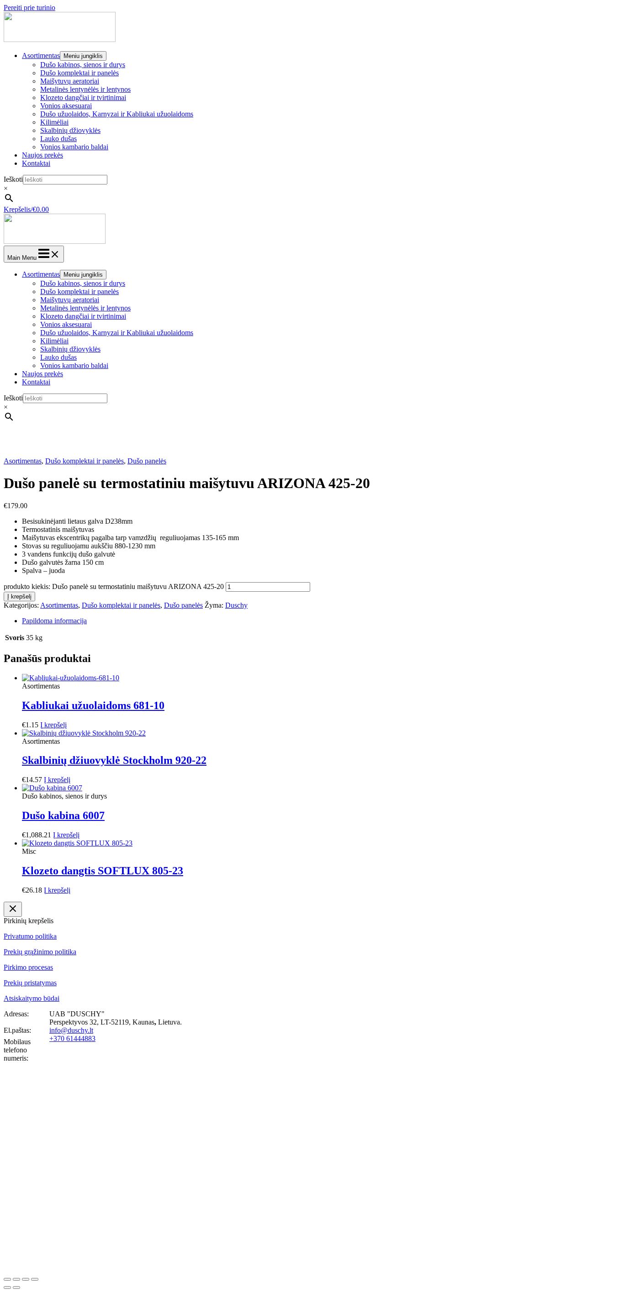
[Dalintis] (25, 1279)
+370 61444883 (72, 1038)
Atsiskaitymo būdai (31, 998)
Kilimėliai (54, 122)
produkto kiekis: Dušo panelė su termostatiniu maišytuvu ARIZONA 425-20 (114, 586)
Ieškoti (13, 179)
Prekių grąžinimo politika (40, 952)
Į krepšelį (19, 596)
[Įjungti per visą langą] (16, 1279)
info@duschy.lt (71, 1030)
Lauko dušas (58, 138)
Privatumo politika (30, 936)
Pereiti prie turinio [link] (29, 7)
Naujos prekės (42, 155)
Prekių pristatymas (30, 983)
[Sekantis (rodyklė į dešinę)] (16, 1287)
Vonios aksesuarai (66, 106)
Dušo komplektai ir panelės (79, 73)
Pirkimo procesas (28, 967)
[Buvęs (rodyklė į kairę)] (7, 1287)
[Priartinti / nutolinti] (7, 1279)
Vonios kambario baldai (74, 147)
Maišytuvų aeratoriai (69, 81)
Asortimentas (41, 55)
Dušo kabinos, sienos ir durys (82, 64)
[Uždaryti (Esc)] (34, 1279)
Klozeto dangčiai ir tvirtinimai (83, 97)
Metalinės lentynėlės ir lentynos (85, 89)
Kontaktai (36, 163)
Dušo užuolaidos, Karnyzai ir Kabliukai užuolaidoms (116, 114)
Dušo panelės (146, 461)
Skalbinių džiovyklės (70, 130)
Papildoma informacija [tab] (54, 621)
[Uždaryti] (13, 909)
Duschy (236, 605)
